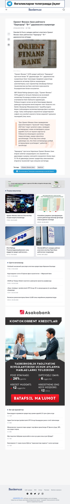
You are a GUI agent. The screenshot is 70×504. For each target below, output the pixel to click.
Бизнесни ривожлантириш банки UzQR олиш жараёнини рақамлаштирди (31, 297)
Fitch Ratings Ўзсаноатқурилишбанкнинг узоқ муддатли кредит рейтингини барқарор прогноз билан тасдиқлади (19, 250)
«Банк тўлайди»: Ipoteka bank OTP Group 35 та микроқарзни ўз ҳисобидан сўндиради (32, 289)
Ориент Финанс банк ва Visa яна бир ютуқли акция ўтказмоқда (19, 216)
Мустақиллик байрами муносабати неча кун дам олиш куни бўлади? (30, 436)
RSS (35, 490)
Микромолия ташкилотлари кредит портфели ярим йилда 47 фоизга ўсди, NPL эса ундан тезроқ (33, 428)
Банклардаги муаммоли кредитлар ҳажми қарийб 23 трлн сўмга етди (30, 413)
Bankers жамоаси (56, 490)
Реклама (46, 490)
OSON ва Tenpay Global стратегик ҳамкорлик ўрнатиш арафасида (29, 281)
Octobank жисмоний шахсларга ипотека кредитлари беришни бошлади (31, 266)
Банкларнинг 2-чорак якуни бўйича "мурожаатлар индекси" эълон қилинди (32, 443)
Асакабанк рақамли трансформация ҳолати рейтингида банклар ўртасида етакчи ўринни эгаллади (50, 217)
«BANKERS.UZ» (18, 498)
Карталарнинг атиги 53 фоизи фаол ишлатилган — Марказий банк (29, 273)
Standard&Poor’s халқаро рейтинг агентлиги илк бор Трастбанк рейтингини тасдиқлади (48, 250)
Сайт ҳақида (28, 490)
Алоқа (40, 490)
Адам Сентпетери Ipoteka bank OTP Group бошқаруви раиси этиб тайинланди (33, 420)
